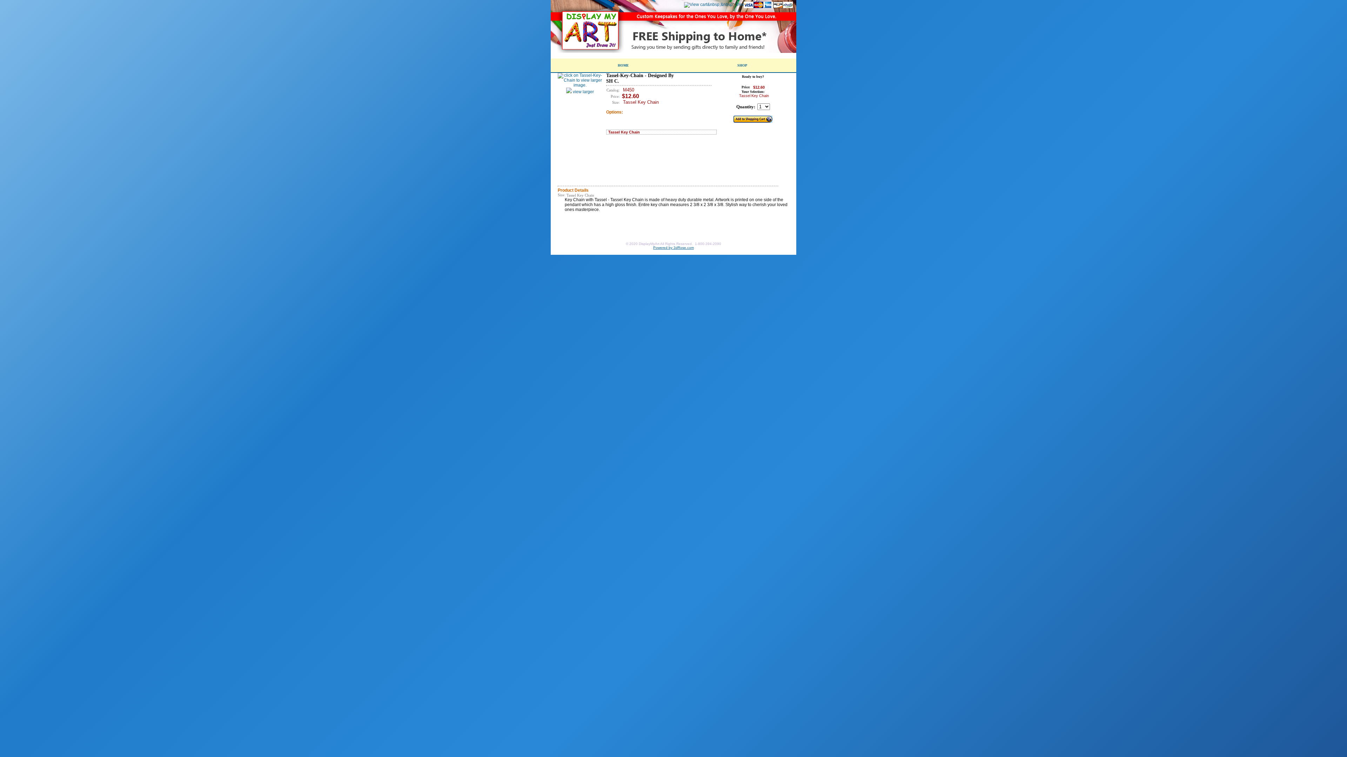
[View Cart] (709, 4)
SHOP (742, 65)
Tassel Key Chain (624, 132)
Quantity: (745, 106)
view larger (583, 91)
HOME (623, 65)
